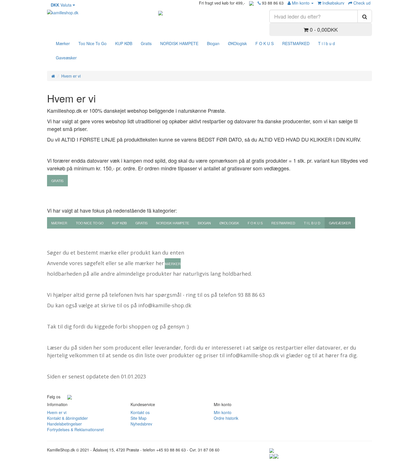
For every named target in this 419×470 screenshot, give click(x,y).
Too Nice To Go (92, 43)
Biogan (213, 43)
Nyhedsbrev (141, 424)
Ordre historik (226, 418)
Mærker (63, 43)
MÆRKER (173, 263)
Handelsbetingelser (64, 424)
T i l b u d (326, 43)
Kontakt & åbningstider (67, 418)
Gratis (146, 43)
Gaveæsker (66, 57)
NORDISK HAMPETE (179, 43)
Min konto (222, 412)
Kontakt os (140, 412)
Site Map (139, 418)
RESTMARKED (296, 43)
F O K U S (264, 43)
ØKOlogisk (237, 43)
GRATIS (57, 180)
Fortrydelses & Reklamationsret (75, 429)
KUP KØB (123, 43)
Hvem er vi (71, 76)
